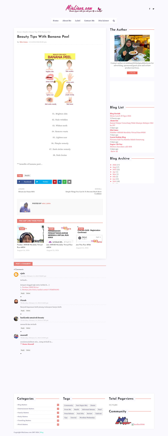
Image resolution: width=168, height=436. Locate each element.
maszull (24, 335)
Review (89, 414)
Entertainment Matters (38, 409)
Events (93, 405)
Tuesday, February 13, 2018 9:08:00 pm (33, 276)
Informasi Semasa (88, 410)
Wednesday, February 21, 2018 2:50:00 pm (34, 338)
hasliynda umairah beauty (32, 317)
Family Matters (38, 413)
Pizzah (23, 300)
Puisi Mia (80, 414)
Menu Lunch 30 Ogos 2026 (120, 116)
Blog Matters (38, 405)
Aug (114, 167)
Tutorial (73, 418)
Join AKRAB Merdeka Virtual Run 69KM (59, 246)
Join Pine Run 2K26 (83, 245)
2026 (115, 165)
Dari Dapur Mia (81, 405)
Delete (28, 293)
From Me (67, 410)
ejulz (22, 273)
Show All (114, 151)
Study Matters (38, 417)
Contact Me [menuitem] (89, 20)
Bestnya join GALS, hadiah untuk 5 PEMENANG (40, 290)
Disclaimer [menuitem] (103, 20)
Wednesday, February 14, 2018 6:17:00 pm (34, 320)
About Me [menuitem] (66, 20)
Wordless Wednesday (87, 418)
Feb (114, 177)
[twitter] (153, 9)
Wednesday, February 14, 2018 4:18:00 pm (34, 303)
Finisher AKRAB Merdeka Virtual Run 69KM (30, 246)
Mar (114, 174)
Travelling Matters (38, 421)
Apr (114, 172)
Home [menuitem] (56, 20)
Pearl (100, 410)
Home (19, 32)
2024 (115, 181)
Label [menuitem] (77, 20)
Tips (65, 418)
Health (25, 32)
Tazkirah (98, 414)
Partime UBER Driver (30, 287)
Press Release (69, 414)
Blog (41, 432)
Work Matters (38, 424)
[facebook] (149, 9)
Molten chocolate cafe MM (121, 147)
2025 (115, 169)
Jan (114, 179)
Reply (22, 293)
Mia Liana (24, 42)
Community (68, 405)
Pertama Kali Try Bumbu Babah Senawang (127, 139)
